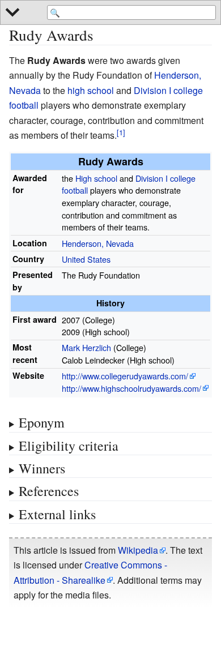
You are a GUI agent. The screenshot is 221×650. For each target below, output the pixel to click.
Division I (152, 90)
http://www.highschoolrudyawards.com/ (131, 388)
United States (86, 259)
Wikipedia (138, 550)
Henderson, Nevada (98, 243)
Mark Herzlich (86, 347)
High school (96, 178)
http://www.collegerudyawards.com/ (125, 376)
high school (90, 90)
